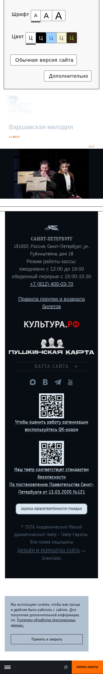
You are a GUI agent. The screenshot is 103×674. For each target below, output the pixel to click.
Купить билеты (87, 667)
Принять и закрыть (47, 639)
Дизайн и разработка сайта (48, 551)
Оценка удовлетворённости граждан (51, 509)
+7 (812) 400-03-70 (51, 284)
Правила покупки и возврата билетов (51, 302)
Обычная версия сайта (44, 60)
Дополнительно (67, 76)
